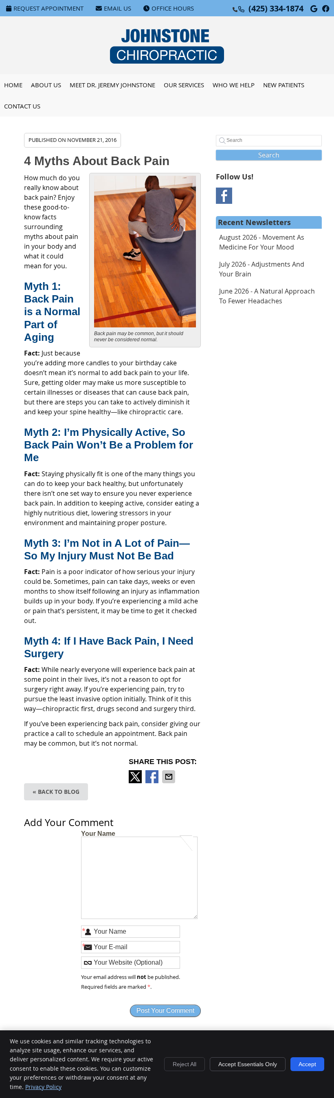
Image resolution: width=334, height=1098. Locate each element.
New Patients (283, 85)
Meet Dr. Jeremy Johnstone (112, 85)
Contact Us (22, 106)
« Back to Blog (56, 791)
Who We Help (234, 85)
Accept (307, 1064)
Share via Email (169, 776)
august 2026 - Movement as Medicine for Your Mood (261, 242)
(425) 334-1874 (275, 8)
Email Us (117, 8)
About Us (46, 85)
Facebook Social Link (224, 196)
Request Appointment (48, 8)
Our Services (184, 85)
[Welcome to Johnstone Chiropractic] (167, 61)
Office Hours (173, 8)
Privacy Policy (43, 1087)
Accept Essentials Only (247, 1064)
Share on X (136, 776)
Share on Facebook (152, 776)
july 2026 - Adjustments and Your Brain (261, 269)
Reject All (184, 1064)
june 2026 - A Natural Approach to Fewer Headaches (267, 296)
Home (13, 85)
